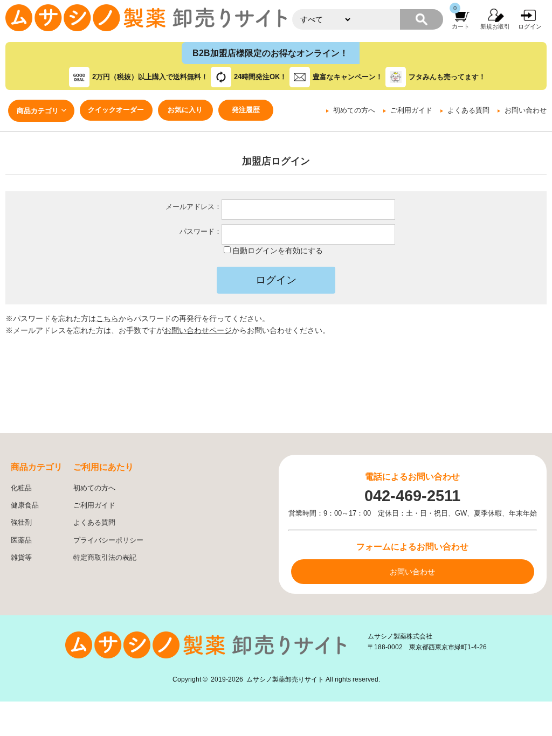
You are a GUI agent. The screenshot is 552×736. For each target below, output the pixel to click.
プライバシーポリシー (108, 540)
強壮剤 (21, 522)
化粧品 (21, 488)
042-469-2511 (412, 495)
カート (461, 26)
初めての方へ (354, 110)
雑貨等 (21, 557)
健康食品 (25, 505)
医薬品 (21, 540)
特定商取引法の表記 (104, 557)
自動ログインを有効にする (277, 250)
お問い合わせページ (198, 330)
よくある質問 (468, 110)
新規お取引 (495, 26)
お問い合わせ (526, 110)
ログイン (530, 26)
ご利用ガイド (411, 110)
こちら (107, 318)
